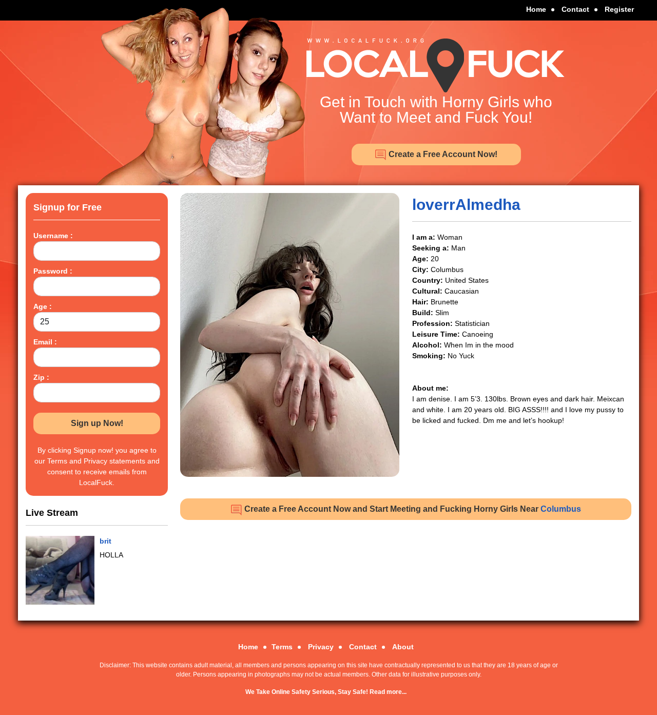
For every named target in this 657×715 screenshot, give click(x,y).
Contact (575, 9)
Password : (52, 271)
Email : (45, 342)
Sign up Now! (97, 423)
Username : (53, 235)
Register (619, 9)
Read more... (388, 691)
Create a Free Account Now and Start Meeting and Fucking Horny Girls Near (411, 509)
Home (536, 9)
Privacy (321, 647)
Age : (42, 306)
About (403, 647)
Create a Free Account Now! (442, 154)
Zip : (41, 377)
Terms (282, 647)
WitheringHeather (130, 541)
